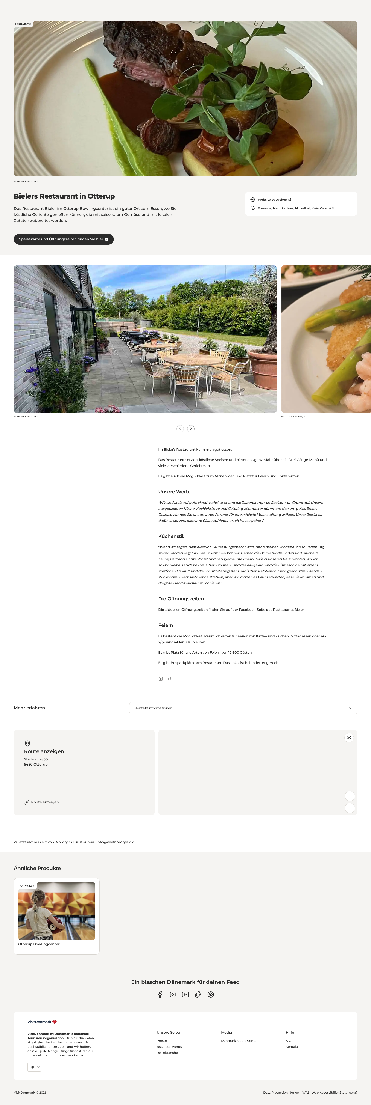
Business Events (169, 1047)
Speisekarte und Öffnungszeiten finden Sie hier (61, 239)
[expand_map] (349, 737)
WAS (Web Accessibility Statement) (329, 1092)
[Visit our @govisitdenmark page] (198, 994)
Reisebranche (167, 1053)
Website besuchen (272, 200)
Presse (162, 1041)
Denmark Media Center (239, 1041)
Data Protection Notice (281, 1092)
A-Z (288, 1041)
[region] (257, 772)
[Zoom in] (350, 796)
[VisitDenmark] (42, 1022)
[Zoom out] (350, 808)
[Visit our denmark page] (160, 994)
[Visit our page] (172, 994)
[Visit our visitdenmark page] (185, 994)
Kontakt (292, 1047)
